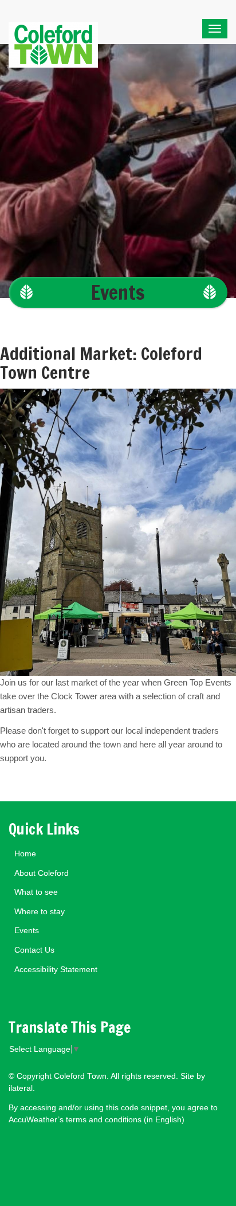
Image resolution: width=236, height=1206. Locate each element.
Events (118, 292)
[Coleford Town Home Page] (53, 22)
